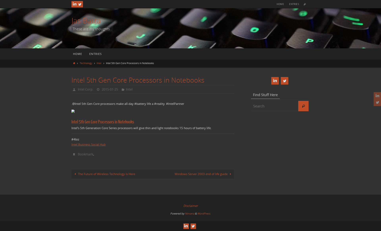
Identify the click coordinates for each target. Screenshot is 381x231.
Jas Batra (86, 20)
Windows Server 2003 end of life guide (201, 174)
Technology (86, 63)
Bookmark (85, 154)
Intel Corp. (85, 89)
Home (280, 4)
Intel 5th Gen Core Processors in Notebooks (102, 121)
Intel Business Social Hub (88, 144)
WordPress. (204, 213)
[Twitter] (80, 4)
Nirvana (189, 213)
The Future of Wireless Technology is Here (106, 174)
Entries (294, 4)
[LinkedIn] (74, 4)
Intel (99, 63)
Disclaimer (190, 206)
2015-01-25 (110, 89)
